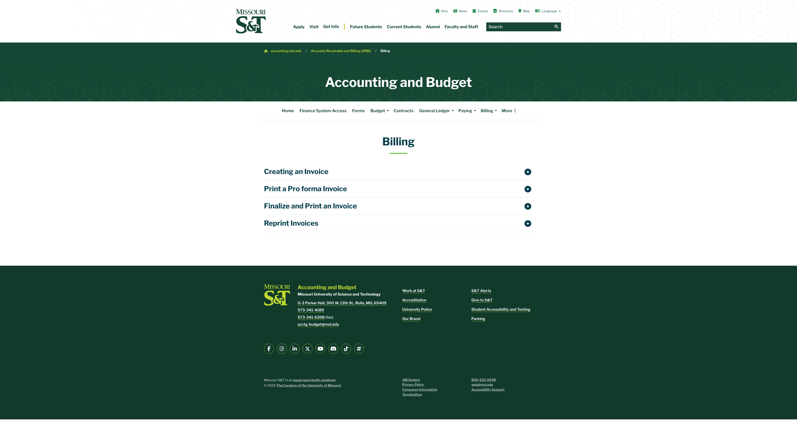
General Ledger (434, 110)
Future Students (366, 26)
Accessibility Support (488, 390)
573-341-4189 (311, 310)
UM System (411, 380)
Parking (478, 319)
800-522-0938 (483, 380)
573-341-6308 (311, 317)
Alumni (433, 26)
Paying (465, 110)
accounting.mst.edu (286, 51)
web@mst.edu (482, 385)
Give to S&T (482, 300)
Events (483, 11)
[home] (251, 21)
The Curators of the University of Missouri (309, 385)
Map (526, 11)
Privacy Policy (413, 385)
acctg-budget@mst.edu (318, 324)
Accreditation (414, 300)
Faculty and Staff (461, 26)
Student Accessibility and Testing (500, 309)
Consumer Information (419, 390)
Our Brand (411, 319)
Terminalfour (412, 395)
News (463, 11)
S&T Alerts (481, 291)
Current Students (404, 26)
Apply (299, 26)
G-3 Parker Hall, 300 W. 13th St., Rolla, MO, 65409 (342, 303)
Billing (385, 51)
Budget (377, 110)
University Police (417, 309)
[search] (556, 26)
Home (288, 110)
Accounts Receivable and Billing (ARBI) (341, 51)
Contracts (403, 110)
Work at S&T (413, 291)
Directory (506, 11)
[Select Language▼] (548, 11)
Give (444, 11)
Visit (314, 26)
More (507, 110)
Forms (358, 110)
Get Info (331, 26)
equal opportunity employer (314, 380)
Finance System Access (322, 110)
